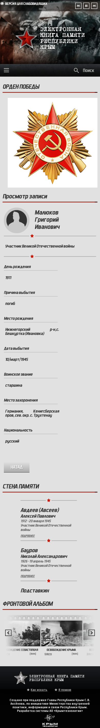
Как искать (39, 690)
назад (17, 467)
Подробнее (28, 530)
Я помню (64, 690)
